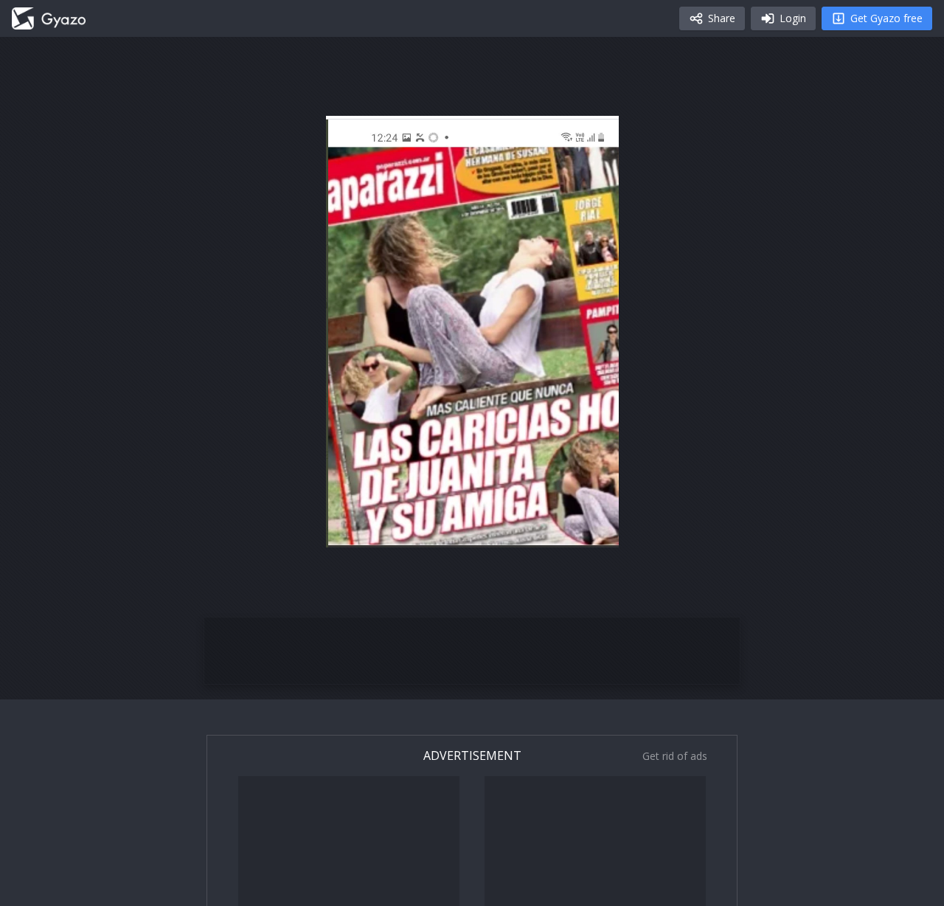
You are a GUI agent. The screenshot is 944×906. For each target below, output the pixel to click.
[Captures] (49, 18)
